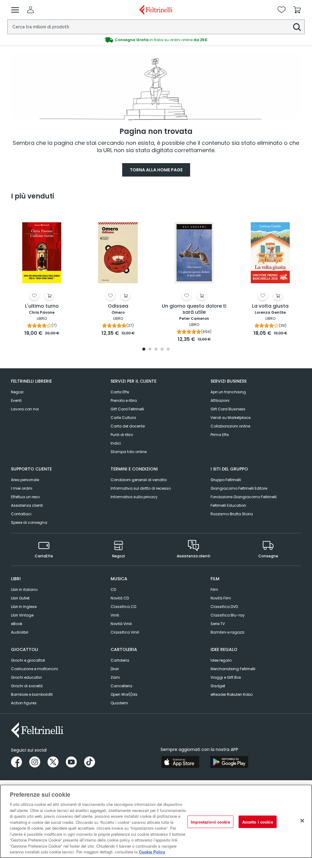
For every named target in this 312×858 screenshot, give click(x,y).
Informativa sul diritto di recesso (141, 488)
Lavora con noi (25, 409)
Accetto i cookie (257, 821)
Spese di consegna (29, 522)
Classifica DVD (224, 606)
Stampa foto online (129, 451)
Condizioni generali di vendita (139, 479)
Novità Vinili (121, 623)
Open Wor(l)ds (124, 694)
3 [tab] (156, 350)
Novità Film (221, 598)
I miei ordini (21, 488)
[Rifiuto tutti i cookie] (302, 820)
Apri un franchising (228, 392)
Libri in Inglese (24, 606)
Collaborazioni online (230, 426)
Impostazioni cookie (210, 821)
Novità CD (120, 598)
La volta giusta (270, 306)
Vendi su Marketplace (230, 417)
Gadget (218, 685)
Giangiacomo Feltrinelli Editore (239, 488)
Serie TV (218, 623)
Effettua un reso (25, 496)
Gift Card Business (228, 409)
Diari (115, 668)
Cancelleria (121, 685)
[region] (156, 821)
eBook (16, 623)
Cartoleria (120, 660)
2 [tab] (150, 350)
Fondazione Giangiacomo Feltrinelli (244, 496)
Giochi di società (27, 685)
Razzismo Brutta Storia (232, 514)
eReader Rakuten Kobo (232, 694)
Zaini (115, 677)
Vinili (115, 615)
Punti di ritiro (122, 434)
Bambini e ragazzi (227, 632)
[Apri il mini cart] (297, 9)
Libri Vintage (22, 615)
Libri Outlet (20, 598)
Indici (116, 443)
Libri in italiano (24, 589)
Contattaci (21, 514)
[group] (156, 40)
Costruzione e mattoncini (34, 668)
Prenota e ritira (124, 400)
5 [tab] (168, 350)
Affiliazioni (220, 400)
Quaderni (119, 703)
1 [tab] (144, 350)
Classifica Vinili (125, 632)
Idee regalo (221, 660)
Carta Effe (120, 392)
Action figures (24, 703)
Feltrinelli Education (228, 505)
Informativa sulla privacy (134, 496)
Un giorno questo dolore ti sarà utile (194, 309)
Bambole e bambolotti (32, 694)
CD (113, 589)
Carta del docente (128, 426)
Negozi (17, 392)
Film (214, 589)
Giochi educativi (26, 677)
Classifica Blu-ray (228, 615)
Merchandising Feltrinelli (233, 668)
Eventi (16, 400)
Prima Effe (220, 434)
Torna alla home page (156, 170)
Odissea (118, 306)
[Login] (30, 10)
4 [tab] (162, 350)
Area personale (25, 479)
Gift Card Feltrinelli (127, 409)
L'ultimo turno (42, 306)
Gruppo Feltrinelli (226, 479)
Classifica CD (123, 606)
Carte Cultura (123, 417)
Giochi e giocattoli (28, 660)
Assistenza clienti (27, 505)
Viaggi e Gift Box (226, 677)
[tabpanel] (42, 273)
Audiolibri (19, 632)
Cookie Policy (152, 852)
